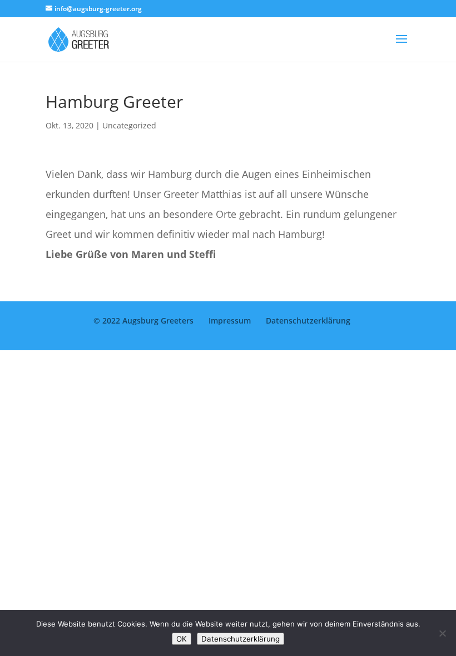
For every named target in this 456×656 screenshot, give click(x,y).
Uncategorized (129, 125)
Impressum (230, 320)
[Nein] (442, 633)
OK (181, 638)
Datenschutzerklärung (308, 320)
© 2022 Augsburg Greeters (143, 320)
